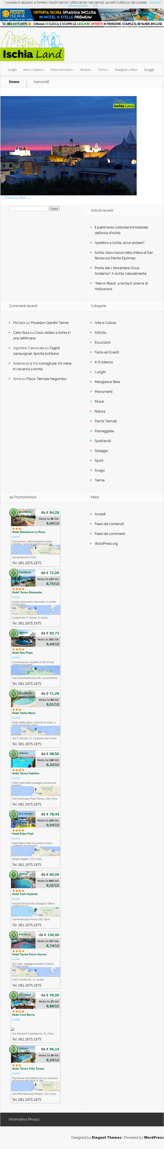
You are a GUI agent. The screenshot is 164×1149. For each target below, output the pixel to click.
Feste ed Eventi (61, 70)
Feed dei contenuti (109, 524)
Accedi (100, 514)
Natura (100, 411)
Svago (100, 470)
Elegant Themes (107, 1138)
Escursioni (102, 342)
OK (95, 6)
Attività (84, 70)
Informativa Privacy (24, 1119)
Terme (102, 70)
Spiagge (149, 70)
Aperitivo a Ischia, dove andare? (120, 243)
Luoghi (12, 70)
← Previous (9, 198)
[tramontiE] (68, 194)
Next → (25, 198)
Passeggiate (104, 431)
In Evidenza (104, 362)
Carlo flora (21, 333)
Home (14, 82)
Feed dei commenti (110, 534)
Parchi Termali (106, 421)
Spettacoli (103, 441)
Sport (99, 461)
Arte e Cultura (32, 70)
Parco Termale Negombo (46, 379)
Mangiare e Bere (126, 70)
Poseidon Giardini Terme (50, 323)
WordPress (154, 1138)
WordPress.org (106, 544)
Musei (99, 401)
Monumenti (104, 392)
